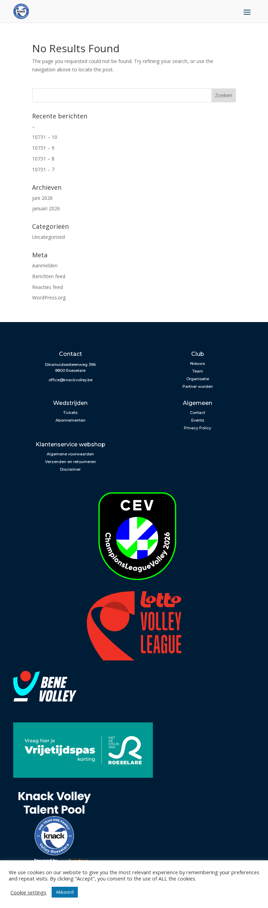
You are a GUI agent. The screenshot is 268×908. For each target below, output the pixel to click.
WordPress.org (49, 297)
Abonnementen (70, 420)
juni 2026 (42, 198)
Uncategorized (48, 237)
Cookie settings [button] (28, 892)
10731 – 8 (43, 158)
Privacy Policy (197, 427)
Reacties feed (47, 287)
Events (197, 420)
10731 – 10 (44, 137)
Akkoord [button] (65, 892)
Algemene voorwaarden (70, 454)
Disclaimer (70, 469)
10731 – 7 (43, 169)
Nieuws (197, 363)
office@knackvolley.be (70, 379)
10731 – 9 (43, 147)
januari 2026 (46, 208)
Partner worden (198, 386)
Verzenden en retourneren (70, 461)
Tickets (70, 412)
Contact (197, 412)
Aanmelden (45, 265)
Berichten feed (48, 276)
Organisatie (197, 378)
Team (197, 371)
